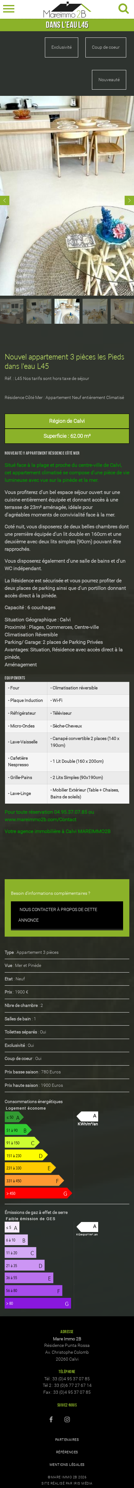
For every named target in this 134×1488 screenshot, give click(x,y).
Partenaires (67, 1440)
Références (67, 1452)
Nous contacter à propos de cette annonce (57, 915)
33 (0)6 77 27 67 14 (73, 1385)
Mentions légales (67, 1465)
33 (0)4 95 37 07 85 (71, 1379)
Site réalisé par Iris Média (67, 1483)
